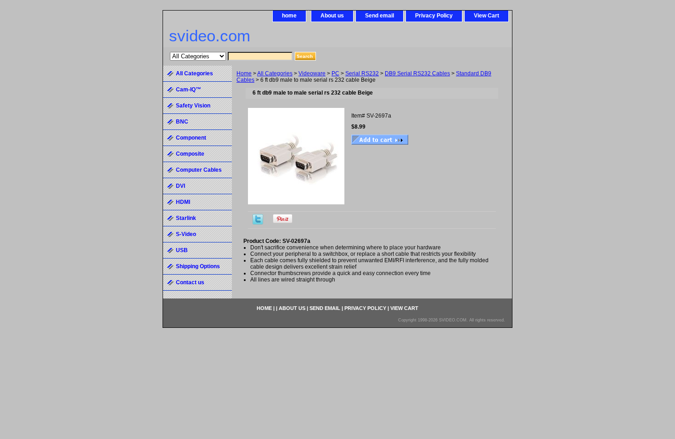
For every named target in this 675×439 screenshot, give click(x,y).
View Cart (486, 15)
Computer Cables (199, 170)
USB (182, 250)
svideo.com (209, 36)
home (289, 15)
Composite (190, 154)
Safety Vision (193, 105)
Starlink (186, 218)
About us (332, 15)
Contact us (190, 282)
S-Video (186, 234)
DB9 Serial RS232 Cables (417, 73)
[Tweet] (258, 223)
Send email (379, 15)
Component (191, 138)
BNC (182, 121)
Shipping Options (198, 266)
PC (335, 73)
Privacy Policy (434, 15)
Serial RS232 (362, 73)
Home (244, 73)
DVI (180, 186)
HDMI (183, 202)
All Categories (274, 73)
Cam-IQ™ (188, 89)
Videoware (312, 73)
